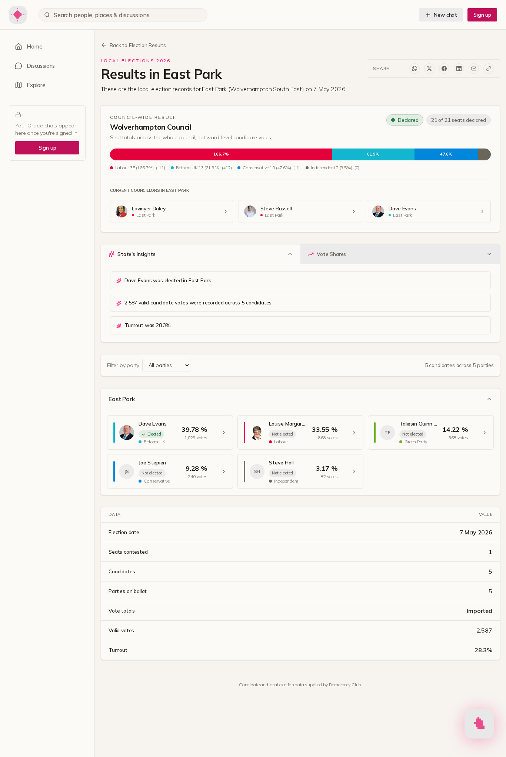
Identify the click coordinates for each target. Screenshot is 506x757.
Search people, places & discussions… (103, 15)
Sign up (482, 14)
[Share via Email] (474, 68)
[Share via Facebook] (444, 68)
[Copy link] (488, 68)
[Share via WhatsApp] (414, 68)
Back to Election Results (138, 45)
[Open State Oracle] (479, 724)
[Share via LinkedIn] (459, 68)
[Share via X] (429, 68)
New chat (445, 14)
